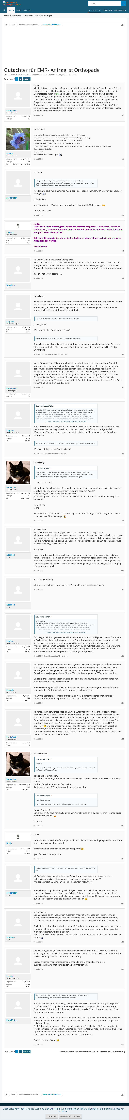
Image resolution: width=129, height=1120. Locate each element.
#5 (123, 278)
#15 (122, 826)
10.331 (28, 329)
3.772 (28, 851)
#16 (122, 859)
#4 (123, 251)
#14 (122, 739)
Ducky (9, 843)
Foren (11, 10)
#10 (122, 571)
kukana (9, 232)
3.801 (28, 162)
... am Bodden (25, 498)
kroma (9, 153)
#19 (122, 969)
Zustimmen (52, 1116)
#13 (122, 703)
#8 (123, 454)
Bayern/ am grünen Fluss (21, 164)
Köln (28, 243)
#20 (122, 1045)
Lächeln (10, 690)
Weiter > (26, 79)
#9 (123, 521)
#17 (122, 903)
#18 (122, 942)
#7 (123, 387)
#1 (123, 115)
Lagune (10, 321)
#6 (123, 354)
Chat (18, 10)
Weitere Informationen (70, 1116)
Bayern (27, 332)
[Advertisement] (64, 47)
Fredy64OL (62, 74)
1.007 (28, 496)
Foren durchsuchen (12, 15)
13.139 (28, 240)
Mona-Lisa (11, 487)
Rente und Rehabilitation (33, 74)
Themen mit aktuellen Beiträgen (37, 15)
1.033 (28, 698)
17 (29, 119)
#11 (122, 589)
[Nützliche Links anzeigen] (122, 24)
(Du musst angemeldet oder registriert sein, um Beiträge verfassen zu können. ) (92, 1052)
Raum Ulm (26, 700)
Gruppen (27, 10)
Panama (27, 853)
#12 (122, 656)
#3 (123, 215)
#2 (123, 159)
